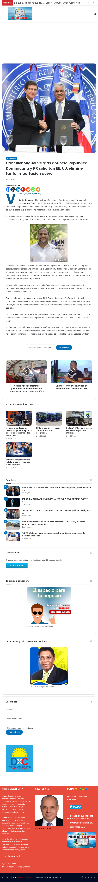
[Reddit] (28, 189)
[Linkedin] (18, 189)
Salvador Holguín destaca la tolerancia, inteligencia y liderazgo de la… (19, 462)
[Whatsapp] (33, 189)
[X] (13, 189)
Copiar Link (64, 347)
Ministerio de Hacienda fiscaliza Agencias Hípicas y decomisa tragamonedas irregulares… (19, 432)
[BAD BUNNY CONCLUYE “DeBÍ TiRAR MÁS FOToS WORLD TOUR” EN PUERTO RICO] (13, 502)
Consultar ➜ (16, 565)
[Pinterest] (23, 189)
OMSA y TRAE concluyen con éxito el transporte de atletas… (79, 430)
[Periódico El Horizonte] (20, 13)
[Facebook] (8, 189)
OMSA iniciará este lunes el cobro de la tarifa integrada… (48, 430)
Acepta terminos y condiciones (20, 728)
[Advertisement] (49, 43)
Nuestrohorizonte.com (26, 877)
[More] (38, 189)
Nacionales (11, 158)
